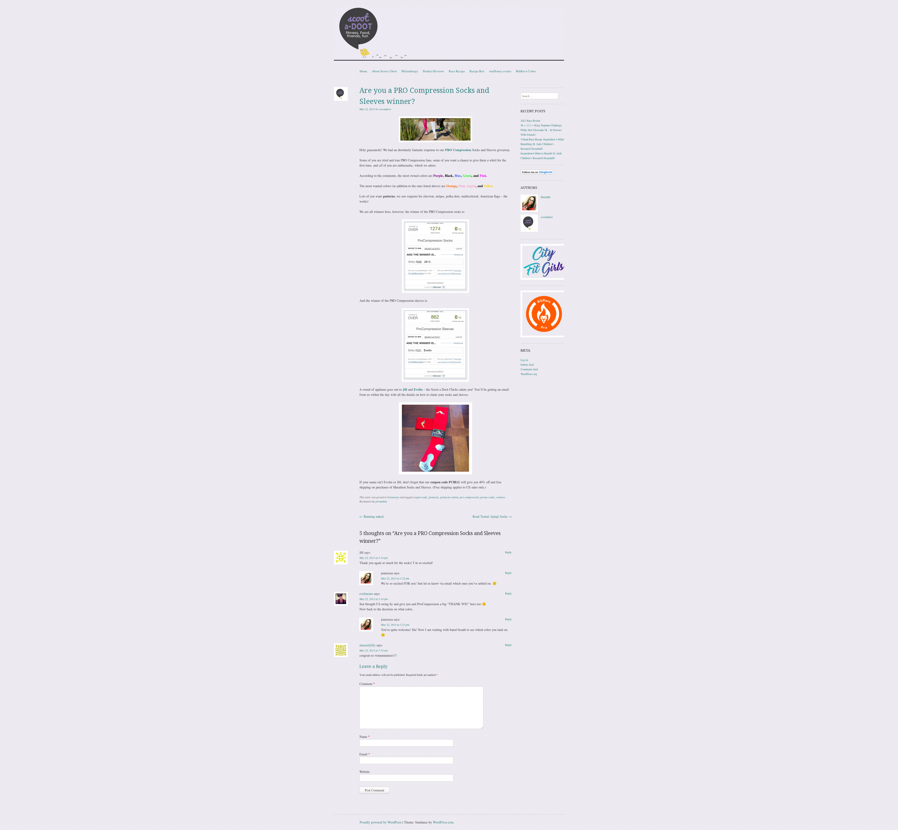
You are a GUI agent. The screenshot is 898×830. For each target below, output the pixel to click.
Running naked (371, 516)
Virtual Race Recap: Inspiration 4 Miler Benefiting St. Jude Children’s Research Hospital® (542, 143)
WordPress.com (443, 822)
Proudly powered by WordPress (381, 822)
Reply (508, 552)
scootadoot (385, 109)
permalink (381, 501)
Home (363, 71)
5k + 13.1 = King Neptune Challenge (541, 125)
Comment (367, 683)
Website (364, 771)
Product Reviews (433, 71)
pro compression (469, 497)
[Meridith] (529, 211)
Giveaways (393, 497)
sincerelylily (367, 645)
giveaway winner (449, 497)
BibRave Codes (526, 71)
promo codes (487, 497)
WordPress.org (529, 374)
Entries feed (527, 364)
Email (364, 754)
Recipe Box (477, 71)
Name (364, 736)
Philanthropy (410, 71)
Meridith (545, 197)
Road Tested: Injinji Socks (492, 516)
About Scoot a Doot (384, 71)
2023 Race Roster (530, 120)
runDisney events (500, 71)
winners (500, 497)
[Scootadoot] (449, 33)
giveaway (433, 497)
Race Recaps (457, 71)
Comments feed (529, 369)
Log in (524, 360)
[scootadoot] (529, 231)
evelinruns (366, 593)
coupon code (420, 497)
